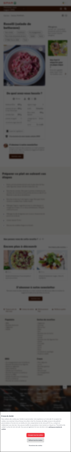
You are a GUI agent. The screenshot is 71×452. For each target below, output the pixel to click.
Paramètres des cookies (35, 445)
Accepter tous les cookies (35, 435)
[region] (35, 431)
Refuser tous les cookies (35, 440)
